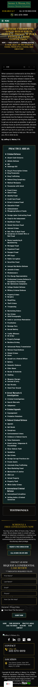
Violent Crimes (12, 353)
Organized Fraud (13, 249)
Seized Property (13, 478)
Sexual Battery (12, 329)
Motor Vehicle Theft (14, 449)
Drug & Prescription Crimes (17, 171)
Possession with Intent (15, 186)
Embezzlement (12, 209)
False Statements (13, 440)
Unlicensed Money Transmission (19, 346)
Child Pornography (14, 316)
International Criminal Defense (16, 489)
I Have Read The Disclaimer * (14, 610)
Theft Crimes (12, 303)
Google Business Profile (24, 639)
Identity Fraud (12, 196)
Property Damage (13, 339)
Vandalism (11, 452)
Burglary (10, 297)
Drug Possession (13, 173)
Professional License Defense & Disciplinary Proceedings (19, 280)
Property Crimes (13, 294)
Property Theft (12, 481)
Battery (10, 362)
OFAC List (10, 475)
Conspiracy (11, 430)
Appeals (10, 424)
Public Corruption (13, 259)
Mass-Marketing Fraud (15, 468)
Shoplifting (11, 300)
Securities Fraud (13, 262)
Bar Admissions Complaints (17, 284)
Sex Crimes (11, 314)
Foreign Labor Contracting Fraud (19, 215)
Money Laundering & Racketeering (14, 241)
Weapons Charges (13, 379)
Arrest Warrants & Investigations (14, 394)
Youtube (29, 639)
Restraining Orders (14, 311)
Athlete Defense (13, 161)
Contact (20, 628)
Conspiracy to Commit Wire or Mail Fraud (18, 235)
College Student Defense (16, 287)
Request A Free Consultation (19, 547)
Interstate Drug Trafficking (17, 465)
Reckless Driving (13, 342)
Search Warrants (13, 402)
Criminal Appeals (14, 409)
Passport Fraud (12, 252)
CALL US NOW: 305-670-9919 (19, 553)
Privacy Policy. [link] (30, 674)
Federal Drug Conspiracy (16, 179)
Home (5, 623)
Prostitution (11, 323)
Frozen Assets (12, 462)
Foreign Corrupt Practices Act (18, 458)
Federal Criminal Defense (17, 420)
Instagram (19, 639)
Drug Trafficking (13, 176)
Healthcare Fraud (13, 222)
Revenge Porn (12, 326)
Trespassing (11, 306)
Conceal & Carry (13, 381)
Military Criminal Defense (16, 290)
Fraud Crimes (12, 190)
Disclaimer (5, 607)
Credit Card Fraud (13, 199)
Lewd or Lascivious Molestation (18, 319)
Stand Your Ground (14, 388)
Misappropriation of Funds (17, 211)
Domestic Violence (14, 365)
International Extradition (16, 494)
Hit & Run (10, 336)
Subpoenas (11, 405)
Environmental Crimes (15, 433)
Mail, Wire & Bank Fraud (16, 231)
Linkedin (14, 639)
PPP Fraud (11, 255)
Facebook (9, 639)
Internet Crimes (13, 228)
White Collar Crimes (14, 484)
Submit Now (19, 615)
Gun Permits (11, 384)
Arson (9, 355)
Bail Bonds (11, 427)
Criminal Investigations (15, 399)
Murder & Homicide (14, 371)
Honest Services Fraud (15, 225)
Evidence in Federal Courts (17, 437)
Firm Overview (14, 623)
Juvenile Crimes (13, 269)
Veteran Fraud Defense (15, 350)
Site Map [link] (21, 674)
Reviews (23, 625)
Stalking (10, 375)
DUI (8, 164)
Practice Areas (28, 623)
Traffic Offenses (13, 333)
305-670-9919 (21, 15)
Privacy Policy (15, 607)
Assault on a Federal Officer (17, 358)
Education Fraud (13, 205)
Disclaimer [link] (13, 674)
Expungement (12, 413)
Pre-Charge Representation (17, 276)
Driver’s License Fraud (15, 202)
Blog (30, 625)
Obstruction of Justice (15, 471)
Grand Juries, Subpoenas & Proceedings (17, 444)
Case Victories (11, 625)
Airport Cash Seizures (15, 158)
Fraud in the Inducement (16, 218)
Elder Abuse (11, 368)
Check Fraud (11, 192)
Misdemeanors (12, 273)
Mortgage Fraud (13, 246)
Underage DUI (12, 166)
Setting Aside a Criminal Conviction (16, 498)
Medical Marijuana (14, 183)
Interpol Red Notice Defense (17, 266)
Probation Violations (14, 416)
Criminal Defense (14, 154)
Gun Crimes (11, 455)
